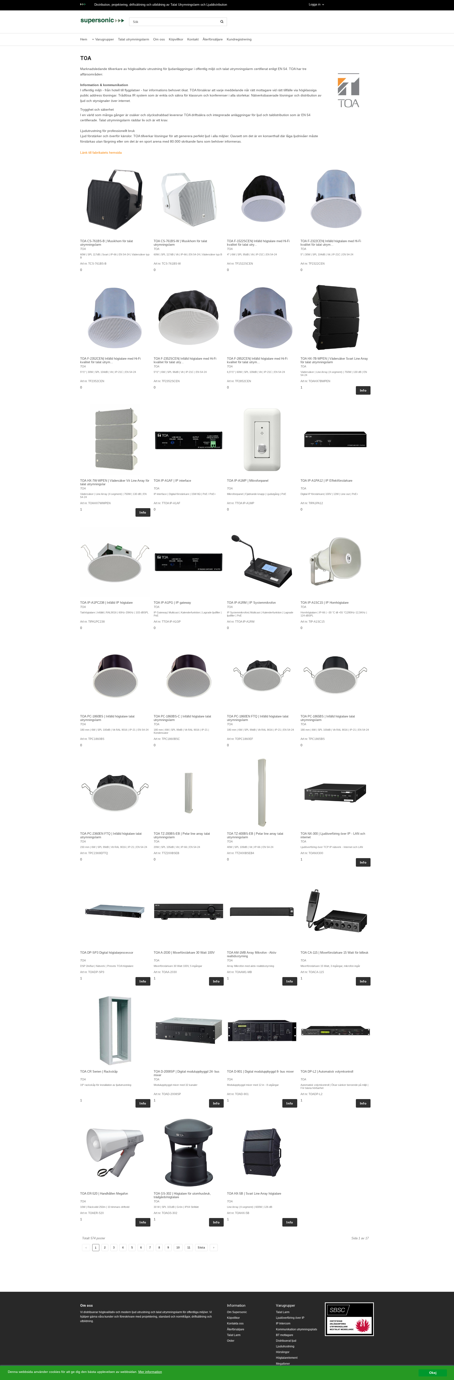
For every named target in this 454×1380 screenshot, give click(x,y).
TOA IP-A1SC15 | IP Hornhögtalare (325, 602)
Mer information (150, 1372)
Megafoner (283, 1363)
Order (230, 1340)
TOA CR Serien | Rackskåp (99, 1071)
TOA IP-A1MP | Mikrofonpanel (247, 480)
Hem (83, 39)
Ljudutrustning (285, 1346)
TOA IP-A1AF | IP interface (172, 480)
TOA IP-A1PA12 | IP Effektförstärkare (326, 480)
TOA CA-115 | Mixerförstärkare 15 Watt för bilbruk (334, 952)
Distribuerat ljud (286, 1340)
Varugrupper (104, 39)
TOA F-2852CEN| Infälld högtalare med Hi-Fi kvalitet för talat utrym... (257, 360)
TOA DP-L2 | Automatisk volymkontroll (327, 1071)
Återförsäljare (213, 39)
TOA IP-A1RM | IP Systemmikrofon (251, 602)
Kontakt (193, 39)
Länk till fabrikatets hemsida (101, 152)
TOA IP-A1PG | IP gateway (172, 602)
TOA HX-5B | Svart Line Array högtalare (254, 1193)
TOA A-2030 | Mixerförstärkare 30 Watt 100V (184, 952)
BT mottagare (284, 1335)
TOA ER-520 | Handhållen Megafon (104, 1193)
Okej (433, 1373)
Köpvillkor (176, 39)
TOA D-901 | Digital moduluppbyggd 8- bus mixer (260, 1071)
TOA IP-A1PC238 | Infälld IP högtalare (106, 602)
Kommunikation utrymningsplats (296, 1329)
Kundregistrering (239, 39)
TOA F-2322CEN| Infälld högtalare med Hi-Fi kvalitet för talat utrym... (331, 242)
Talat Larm (233, 1335)
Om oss (159, 39)
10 (178, 1247)
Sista (201, 1247)
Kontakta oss (235, 1323)
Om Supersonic (237, 1312)
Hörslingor (282, 1352)
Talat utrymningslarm (133, 39)
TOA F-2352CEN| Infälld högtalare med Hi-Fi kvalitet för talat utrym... (110, 360)
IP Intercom (283, 1323)
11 (189, 1247)
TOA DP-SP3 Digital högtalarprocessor (106, 952)
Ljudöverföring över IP (290, 1317)
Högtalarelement (286, 1357)
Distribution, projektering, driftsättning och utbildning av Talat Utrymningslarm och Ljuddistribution (160, 4)
